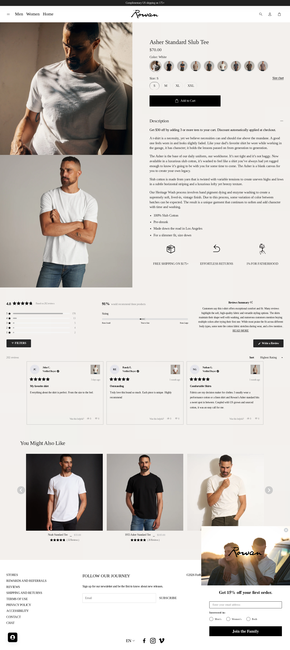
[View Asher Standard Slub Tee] (95, 369)
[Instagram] (153, 640)
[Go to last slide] (21, 490)
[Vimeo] (161, 640)
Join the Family (245, 631)
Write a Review (271, 345)
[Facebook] (144, 640)
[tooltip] (251, 302)
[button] (8, 14)
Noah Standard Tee (58, 534)
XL (178, 86)
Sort (252, 357)
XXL (191, 86)
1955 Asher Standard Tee (138, 534)
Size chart (278, 78)
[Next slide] (269, 490)
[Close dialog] (286, 530)
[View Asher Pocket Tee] (175, 369)
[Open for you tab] (12, 637)
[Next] (258, 393)
